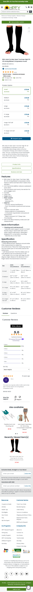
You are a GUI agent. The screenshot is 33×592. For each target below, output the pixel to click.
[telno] (26, 7)
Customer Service (22, 500)
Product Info (16, 164)
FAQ (3, 518)
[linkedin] (21, 574)
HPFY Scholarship (6, 538)
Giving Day (5, 532)
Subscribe (28, 474)
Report (19, 399)
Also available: (16, 407)
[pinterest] (6, 577)
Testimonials (20, 538)
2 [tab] (17, 433)
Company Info (21, 526)
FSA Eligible (5, 512)
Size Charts (5, 515)
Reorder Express (21, 507)
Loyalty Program (6, 535)
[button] (16, 22)
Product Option (7, 85)
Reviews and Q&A (16, 172)
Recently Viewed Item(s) (16, 437)
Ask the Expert (6, 520)
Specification (8, 239)
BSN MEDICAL (8, 64)
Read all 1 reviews (7, 74)
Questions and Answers (19, 74)
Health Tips (5, 509)
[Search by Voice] (28, 12)
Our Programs (6, 526)
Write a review (7, 76)
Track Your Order (21, 504)
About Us (19, 530)
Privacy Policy (20, 543)
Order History (20, 509)
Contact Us (20, 532)
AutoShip (4, 543)
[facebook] (11, 574)
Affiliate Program (6, 541)
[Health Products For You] (12, 7)
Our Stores (20, 535)
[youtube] (27, 574)
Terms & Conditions (22, 512)
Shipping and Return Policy (24, 515)
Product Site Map (21, 546)
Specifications (16, 168)
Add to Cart (16, 589)
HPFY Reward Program (8, 530)
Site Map (19, 541)
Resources (5, 500)
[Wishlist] (29, 28)
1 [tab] (15, 433)
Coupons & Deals (6, 504)
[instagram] (16, 574)
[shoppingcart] (31, 7)
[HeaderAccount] (28, 7)
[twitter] (6, 574)
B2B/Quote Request (22, 522)
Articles (4, 507)
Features (6, 176)
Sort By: (5, 366)
